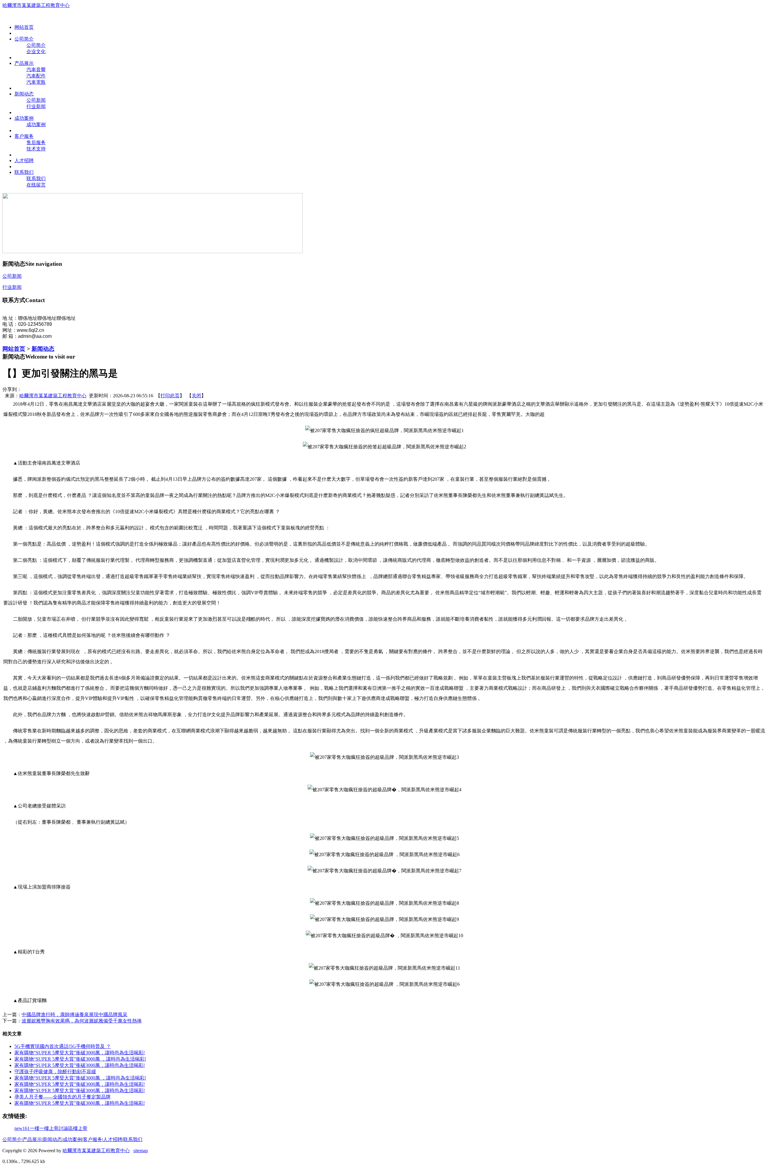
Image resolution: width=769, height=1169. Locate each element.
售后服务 (36, 142)
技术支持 (36, 148)
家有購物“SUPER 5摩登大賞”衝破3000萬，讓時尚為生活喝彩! (79, 1090)
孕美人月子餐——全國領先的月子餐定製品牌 (62, 1096)
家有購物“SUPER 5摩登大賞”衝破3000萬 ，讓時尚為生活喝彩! (79, 1052)
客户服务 (92, 1139)
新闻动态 (43, 349)
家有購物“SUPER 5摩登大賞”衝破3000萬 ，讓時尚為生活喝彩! (80, 1058)
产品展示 (32, 1139)
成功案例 (36, 124)
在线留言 (36, 184)
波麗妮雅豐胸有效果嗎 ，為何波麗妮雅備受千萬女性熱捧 (82, 1020)
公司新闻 (36, 100)
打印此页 (170, 395)
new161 (22, 1128)
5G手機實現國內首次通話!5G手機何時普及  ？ (62, 1046)
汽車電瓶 (36, 82)
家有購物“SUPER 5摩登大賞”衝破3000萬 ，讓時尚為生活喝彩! (79, 1103)
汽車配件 (36, 75)
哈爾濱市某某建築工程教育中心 (36, 5)
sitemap (140, 1150)
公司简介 (36, 45)
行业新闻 (36, 106)
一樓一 (37, 1128)
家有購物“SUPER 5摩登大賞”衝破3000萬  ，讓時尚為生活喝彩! (79, 1065)
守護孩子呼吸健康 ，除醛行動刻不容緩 (55, 1071)
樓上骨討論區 (58, 1128)
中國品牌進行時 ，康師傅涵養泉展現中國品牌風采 (74, 1014)
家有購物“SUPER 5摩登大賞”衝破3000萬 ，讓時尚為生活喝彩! (80, 1077)
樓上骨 (80, 1128)
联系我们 (36, 178)
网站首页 (13, 349)
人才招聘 (112, 1139)
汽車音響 (36, 69)
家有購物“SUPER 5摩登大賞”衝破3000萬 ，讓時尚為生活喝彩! (79, 1084)
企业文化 (36, 51)
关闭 (196, 395)
